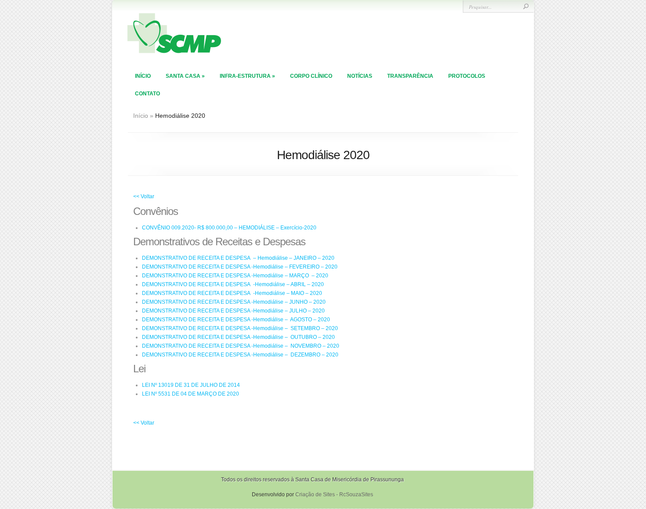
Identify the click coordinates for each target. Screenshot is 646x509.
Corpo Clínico (311, 76)
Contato (147, 94)
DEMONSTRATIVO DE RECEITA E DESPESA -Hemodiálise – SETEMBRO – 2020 (240, 328)
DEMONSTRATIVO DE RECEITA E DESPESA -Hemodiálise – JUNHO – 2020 (234, 302)
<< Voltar (143, 196)
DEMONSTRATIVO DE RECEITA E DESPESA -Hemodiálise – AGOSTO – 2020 (236, 319)
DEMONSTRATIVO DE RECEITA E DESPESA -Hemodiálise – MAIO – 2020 (232, 293)
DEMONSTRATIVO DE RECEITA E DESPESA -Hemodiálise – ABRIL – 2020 (233, 284)
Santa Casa (185, 76)
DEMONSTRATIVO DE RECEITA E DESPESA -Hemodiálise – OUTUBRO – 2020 (238, 337)
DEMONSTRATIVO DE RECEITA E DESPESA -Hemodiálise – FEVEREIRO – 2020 (240, 267)
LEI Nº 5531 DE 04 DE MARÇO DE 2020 (190, 394)
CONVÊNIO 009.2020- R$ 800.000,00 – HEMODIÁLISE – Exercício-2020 (229, 228)
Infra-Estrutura (247, 76)
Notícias (359, 76)
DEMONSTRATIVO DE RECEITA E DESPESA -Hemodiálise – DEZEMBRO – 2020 (240, 355)
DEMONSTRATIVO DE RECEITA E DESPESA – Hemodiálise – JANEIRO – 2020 (238, 258)
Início (143, 76)
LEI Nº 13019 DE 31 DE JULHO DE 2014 (191, 385)
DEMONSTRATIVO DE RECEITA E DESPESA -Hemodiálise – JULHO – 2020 (233, 311)
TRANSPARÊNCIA (410, 76)
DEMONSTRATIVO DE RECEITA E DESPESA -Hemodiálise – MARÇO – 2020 (235, 276)
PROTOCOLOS (466, 76)
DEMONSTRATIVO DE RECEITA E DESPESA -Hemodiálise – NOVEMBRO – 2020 (240, 346)
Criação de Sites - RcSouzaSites (334, 494)
